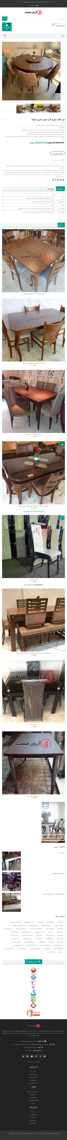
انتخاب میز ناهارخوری (29, 922)
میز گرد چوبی (29, 172)
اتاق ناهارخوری (50, 922)
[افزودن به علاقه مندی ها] (40, 294)
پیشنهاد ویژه (33, 1120)
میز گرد (34, 172)
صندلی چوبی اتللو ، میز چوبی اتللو (34, 434)
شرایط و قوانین (33, 1074)
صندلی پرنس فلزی (33, 579)
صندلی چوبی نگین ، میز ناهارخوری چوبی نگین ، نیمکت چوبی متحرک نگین (33, 653)
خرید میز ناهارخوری (46, 925)
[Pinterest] (58, 180)
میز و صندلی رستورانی (35, 948)
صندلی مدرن (15, 170)
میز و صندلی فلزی (22, 948)
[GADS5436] (38, 108)
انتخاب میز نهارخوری (15, 922)
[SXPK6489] (20, 109)
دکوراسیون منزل (50, 928)
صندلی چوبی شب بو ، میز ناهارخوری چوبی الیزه (33, 363)
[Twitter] (61, 180)
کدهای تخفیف (33, 1114)
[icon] (44, 1056)
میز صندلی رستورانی (6, 119)
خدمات (33, 1103)
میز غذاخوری (60, 942)
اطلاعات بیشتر (33, 294)
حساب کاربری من (33, 1083)
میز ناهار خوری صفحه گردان (47, 174)
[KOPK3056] (29, 108)
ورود (22, 1)
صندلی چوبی (52, 165)
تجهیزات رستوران (59, 925)
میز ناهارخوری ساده (58, 945)
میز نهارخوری (25, 165)
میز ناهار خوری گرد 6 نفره (24, 174)
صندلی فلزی (31, 170)
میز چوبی (7, 170)
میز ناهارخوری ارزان (30, 942)
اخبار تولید (40, 922)
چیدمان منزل (52, 951)
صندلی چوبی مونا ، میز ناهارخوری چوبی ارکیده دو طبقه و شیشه (33, 506)
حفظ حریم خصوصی (33, 1077)
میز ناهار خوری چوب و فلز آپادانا (3, 119)
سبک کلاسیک (15, 932)
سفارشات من (33, 1123)
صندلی (58, 170)
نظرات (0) (51, 189)
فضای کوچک (39, 938)
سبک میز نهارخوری (26, 932)
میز (11, 170)
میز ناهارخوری (32, 165)
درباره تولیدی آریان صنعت (33, 1091)
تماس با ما (32, 1071)
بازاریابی (33, 1117)
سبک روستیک (60, 932)
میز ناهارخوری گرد (58, 948)
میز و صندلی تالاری (10, 165)
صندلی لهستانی (14, 935)
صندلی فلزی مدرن (23, 170)
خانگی (57, 165)
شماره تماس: (36, 1050)
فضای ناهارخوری (49, 938)
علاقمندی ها (33, 1097)
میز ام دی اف (33, 724)
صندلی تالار (60, 935)
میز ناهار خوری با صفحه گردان (11, 172)
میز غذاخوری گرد (55, 172)
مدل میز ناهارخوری (27, 938)
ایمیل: (39, 1047)
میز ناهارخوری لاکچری (32, 945)
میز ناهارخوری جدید (16, 942)
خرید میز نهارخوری (33, 925)
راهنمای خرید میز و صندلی (36, 928)
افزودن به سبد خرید (58, 153)
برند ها (32, 1111)
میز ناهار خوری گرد (35, 174)
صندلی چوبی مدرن (39, 170)
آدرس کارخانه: (40, 1041)
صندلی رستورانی (50, 935)
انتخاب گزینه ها (33, 511)
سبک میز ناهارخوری (39, 932)
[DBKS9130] (47, 108)
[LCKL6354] (31, 71)
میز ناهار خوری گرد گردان (12, 174)
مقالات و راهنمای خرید (33, 1100)
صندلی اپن (53, 170)
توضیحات (60, 189)
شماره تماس (58, 23)
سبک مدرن (50, 932)
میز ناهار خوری (21, 172)
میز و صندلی (18, 165)
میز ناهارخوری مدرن (18, 945)
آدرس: (50, 1044)
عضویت (19, 1)
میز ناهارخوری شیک (45, 945)
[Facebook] (63, 180)
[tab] (60, 189)
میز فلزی (39, 172)
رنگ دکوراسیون (8, 928)
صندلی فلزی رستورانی (27, 935)
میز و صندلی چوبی (9, 948)
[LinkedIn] (53, 180)
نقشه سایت (33, 1080)
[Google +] (55, 180)
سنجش (48, 160)
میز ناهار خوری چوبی (59, 174)
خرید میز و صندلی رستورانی (18, 925)
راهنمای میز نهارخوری (21, 928)
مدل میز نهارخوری (15, 938)
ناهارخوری (61, 168)
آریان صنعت (60, 922)
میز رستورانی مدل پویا (33, 796)
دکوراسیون (60, 928)
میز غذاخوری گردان (46, 172)
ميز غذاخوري (39, 165)
